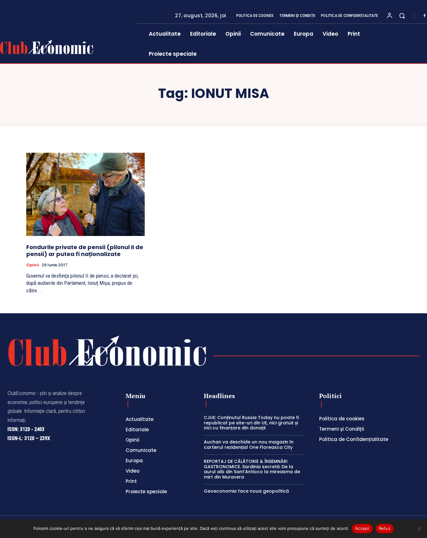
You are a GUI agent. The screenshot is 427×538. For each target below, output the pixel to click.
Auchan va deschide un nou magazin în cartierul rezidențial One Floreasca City (249, 444)
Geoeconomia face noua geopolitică (246, 491)
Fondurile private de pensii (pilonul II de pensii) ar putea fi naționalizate (84, 250)
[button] (401, 15)
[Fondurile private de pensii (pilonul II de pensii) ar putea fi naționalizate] (85, 194)
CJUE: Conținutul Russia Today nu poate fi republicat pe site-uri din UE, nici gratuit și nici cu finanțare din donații (251, 422)
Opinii (32, 265)
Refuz (384, 528)
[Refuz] (419, 528)
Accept (362, 528)
